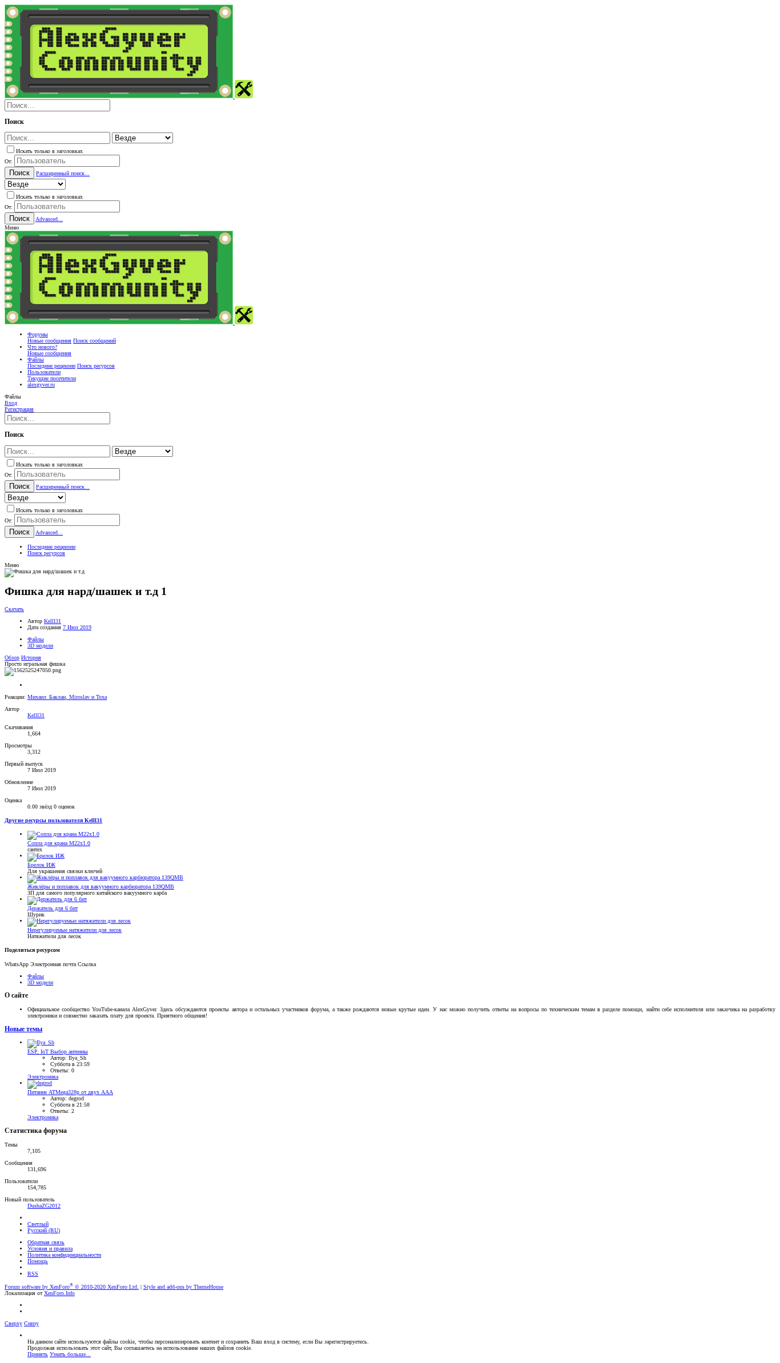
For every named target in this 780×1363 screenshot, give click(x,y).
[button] (12, 227)
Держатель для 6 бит (52, 908)
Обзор (12, 657)
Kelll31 (52, 621)
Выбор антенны (57, 1051)
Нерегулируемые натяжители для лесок (74, 930)
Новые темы (23, 1029)
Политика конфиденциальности (64, 1255)
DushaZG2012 (44, 1206)
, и (67, 697)
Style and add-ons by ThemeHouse (183, 1287)
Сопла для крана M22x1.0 (58, 843)
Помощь (37, 1261)
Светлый (38, 1224)
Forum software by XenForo (72, 1287)
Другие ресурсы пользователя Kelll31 (53, 820)
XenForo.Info (59, 1293)
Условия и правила (50, 1248)
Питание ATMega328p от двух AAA (70, 1092)
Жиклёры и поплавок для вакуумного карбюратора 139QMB (100, 886)
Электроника (42, 1076)
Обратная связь (46, 1242)
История (31, 657)
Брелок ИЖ (41, 865)
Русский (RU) (43, 1230)
